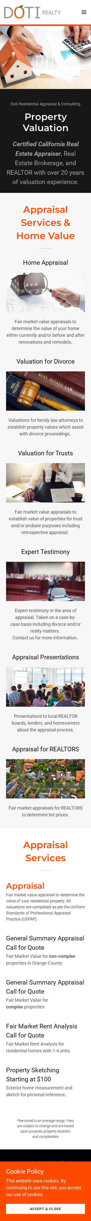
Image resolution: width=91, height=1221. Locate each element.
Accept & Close (45, 1209)
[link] (32, 12)
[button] (84, 12)
